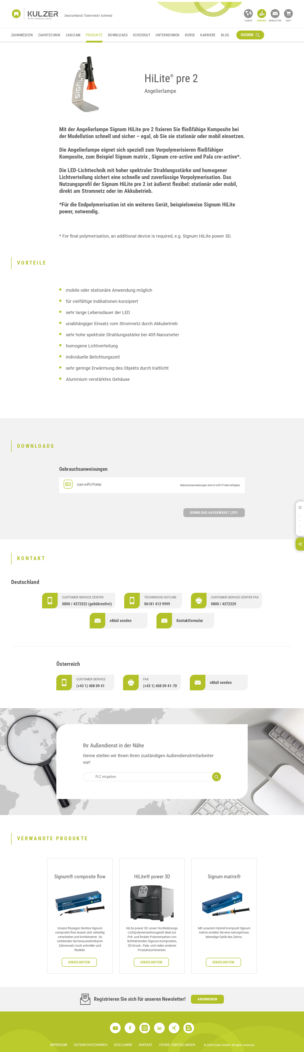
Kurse (190, 35)
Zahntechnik (49, 35)
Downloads (118, 35)
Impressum (58, 1045)
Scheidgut (141, 35)
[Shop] (288, 13)
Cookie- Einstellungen (177, 1045)
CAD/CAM (73, 35)
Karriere (208, 35)
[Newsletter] (275, 13)
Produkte (94, 35)
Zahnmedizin (22, 35)
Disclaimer (123, 1045)
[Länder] (248, 13)
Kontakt (145, 1045)
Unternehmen (167, 35)
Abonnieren (207, 999)
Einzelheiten (79, 962)
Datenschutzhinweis (90, 1045)
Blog (225, 35)
